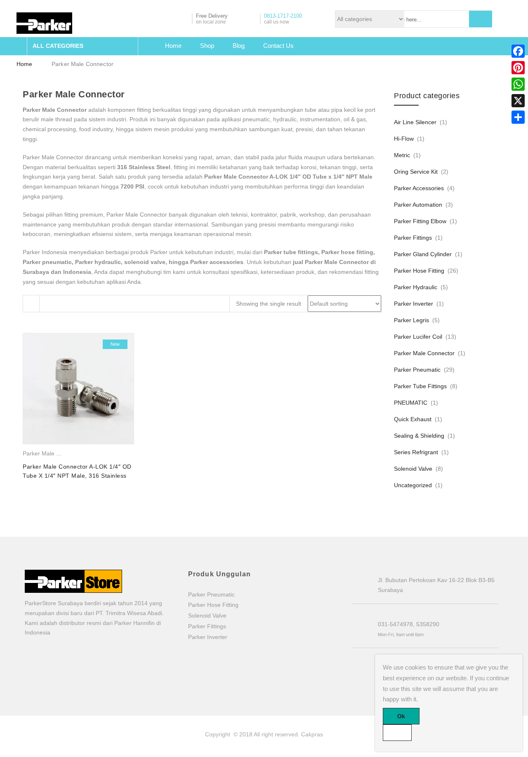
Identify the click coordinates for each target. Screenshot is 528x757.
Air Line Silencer (415, 122)
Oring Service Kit (416, 171)
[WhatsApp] (518, 84)
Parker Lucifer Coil (418, 336)
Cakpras (312, 734)
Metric (402, 155)
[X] (518, 100)
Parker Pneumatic (417, 369)
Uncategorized (413, 485)
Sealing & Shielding (419, 435)
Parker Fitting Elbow (420, 221)
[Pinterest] (518, 67)
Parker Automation (418, 204)
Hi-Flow (404, 138)
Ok (401, 716)
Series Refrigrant (416, 452)
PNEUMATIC (410, 402)
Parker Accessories (419, 188)
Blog (239, 45)
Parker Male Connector (53, 453)
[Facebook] (518, 51)
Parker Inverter (413, 303)
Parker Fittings (413, 237)
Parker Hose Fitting (419, 270)
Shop (207, 45)
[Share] (518, 117)
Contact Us (278, 45)
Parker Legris (411, 320)
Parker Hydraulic (415, 287)
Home (173, 45)
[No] (397, 732)
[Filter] (31, 303)
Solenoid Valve (413, 468)
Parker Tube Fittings (420, 386)
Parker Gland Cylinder (423, 254)
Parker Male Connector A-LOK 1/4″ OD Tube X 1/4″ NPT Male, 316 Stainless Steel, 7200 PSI (77, 475)
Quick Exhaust (412, 419)
